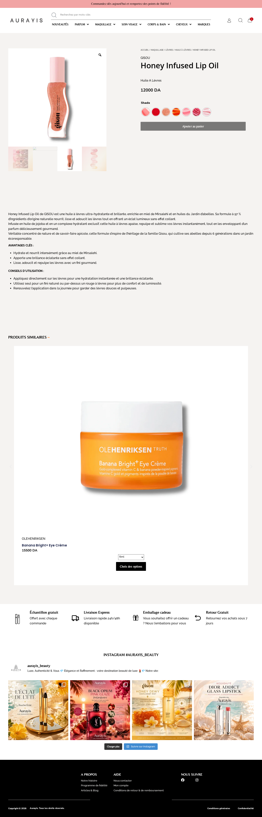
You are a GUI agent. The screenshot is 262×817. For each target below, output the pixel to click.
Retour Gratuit (217, 612)
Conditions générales (218, 808)
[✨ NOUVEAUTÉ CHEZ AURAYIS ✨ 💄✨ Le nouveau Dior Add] (224, 710)
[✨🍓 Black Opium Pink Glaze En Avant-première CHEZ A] (100, 710)
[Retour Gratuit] (197, 617)
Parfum (80, 24)
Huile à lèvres (183, 49)
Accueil (145, 49)
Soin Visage (130, 24)
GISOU (145, 58)
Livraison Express (97, 612)
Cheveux (182, 24)
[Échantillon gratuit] (17, 617)
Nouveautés (60, 24)
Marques (204, 24)
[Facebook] (183, 780)
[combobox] (131, 15)
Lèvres (169, 49)
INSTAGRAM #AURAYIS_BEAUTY (131, 654)
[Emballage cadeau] (135, 618)
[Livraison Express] (75, 618)
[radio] (145, 112)
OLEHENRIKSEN (33, 539)
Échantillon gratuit (44, 612)
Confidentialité (246, 808)
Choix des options (131, 566)
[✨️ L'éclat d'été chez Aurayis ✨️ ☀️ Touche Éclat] (38, 710)
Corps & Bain (157, 24)
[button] (10, 466)
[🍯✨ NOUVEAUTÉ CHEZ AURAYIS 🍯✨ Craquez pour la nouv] (162, 710)
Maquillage (103, 24)
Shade (145, 102)
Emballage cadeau (157, 612)
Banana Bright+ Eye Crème (44, 545)
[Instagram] (197, 780)
